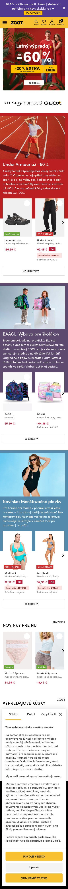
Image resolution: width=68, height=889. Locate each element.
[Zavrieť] (64, 8)
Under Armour (13, 240)
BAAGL (9, 414)
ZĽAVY (61, 699)
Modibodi (10, 573)
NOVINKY (59, 621)
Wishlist (44, 24)
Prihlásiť (52, 24)
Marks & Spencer (14, 673)
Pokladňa (60, 22)
